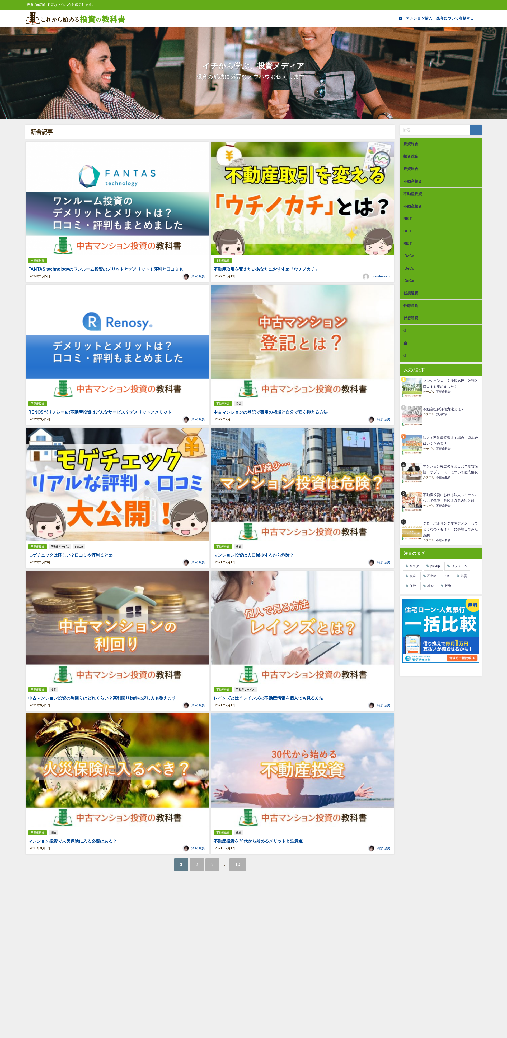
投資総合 (410, 144)
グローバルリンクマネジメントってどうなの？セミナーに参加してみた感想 (450, 529)
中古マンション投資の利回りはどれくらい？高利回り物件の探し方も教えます (102, 698)
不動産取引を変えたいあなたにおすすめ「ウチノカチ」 (266, 269)
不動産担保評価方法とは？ (443, 409)
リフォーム (459, 566)
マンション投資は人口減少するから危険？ (254, 555)
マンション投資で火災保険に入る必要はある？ (72, 841)
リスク (414, 566)
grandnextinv (381, 276)
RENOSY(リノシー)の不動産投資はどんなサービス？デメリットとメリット (100, 412)
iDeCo (408, 256)
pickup (79, 546)
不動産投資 (37, 260)
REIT (407, 218)
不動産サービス (60, 546)
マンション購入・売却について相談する (438, 18)
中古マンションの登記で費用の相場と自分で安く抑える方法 (271, 412)
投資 (238, 403)
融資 (430, 585)
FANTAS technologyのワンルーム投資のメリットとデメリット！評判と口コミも (105, 269)
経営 (464, 576)
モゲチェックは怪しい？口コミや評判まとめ (70, 555)
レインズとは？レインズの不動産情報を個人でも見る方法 (268, 698)
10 (237, 864)
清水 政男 (198, 276)
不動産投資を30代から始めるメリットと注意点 (258, 841)
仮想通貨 (410, 293)
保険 (53, 832)
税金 (413, 576)
